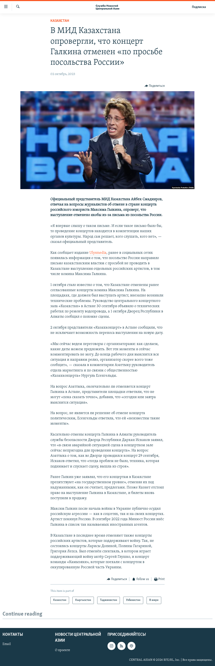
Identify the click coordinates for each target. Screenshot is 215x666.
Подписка (199, 7)
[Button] (155, 86)
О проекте (62, 650)
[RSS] (121, 646)
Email (7, 644)
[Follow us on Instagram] (111, 646)
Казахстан (59, 21)
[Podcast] (131, 646)
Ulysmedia (97, 253)
